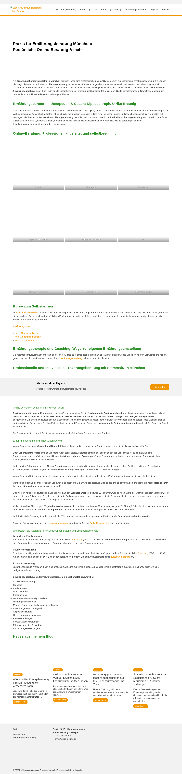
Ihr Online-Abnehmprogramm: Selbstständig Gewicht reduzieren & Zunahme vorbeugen (151, 679)
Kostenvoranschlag (58, 523)
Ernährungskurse (88, 9)
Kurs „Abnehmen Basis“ (26, 333)
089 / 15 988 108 (63, 736)
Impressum (19, 734)
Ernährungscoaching (111, 9)
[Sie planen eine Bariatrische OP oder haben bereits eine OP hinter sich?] (91, 269)
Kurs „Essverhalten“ (24, 340)
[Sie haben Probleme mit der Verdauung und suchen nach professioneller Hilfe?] (38, 216)
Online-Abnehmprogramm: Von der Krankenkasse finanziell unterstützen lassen (70, 678)
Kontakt (165, 9)
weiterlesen (19, 702)
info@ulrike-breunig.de (65, 739)
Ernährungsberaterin (135, 9)
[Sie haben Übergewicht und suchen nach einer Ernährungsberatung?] (38, 164)
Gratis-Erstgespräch (100, 523)
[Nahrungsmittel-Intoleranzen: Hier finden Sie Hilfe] (91, 216)
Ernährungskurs (21, 326)
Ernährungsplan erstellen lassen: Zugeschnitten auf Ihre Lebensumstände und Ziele (108, 679)
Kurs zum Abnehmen (27, 312)
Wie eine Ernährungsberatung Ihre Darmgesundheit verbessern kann (31, 683)
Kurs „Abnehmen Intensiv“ (28, 337)
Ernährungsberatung (66, 9)
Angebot (154, 9)
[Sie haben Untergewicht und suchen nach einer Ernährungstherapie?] (91, 164)
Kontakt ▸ (160, 387)
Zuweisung (77, 539)
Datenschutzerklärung (24, 737)
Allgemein (17, 675)
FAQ (15, 729)
